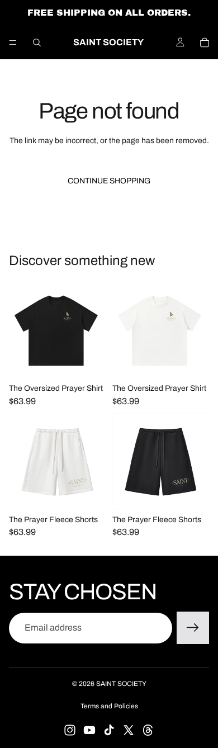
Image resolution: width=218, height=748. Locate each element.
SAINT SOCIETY (121, 684)
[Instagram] (70, 730)
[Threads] (148, 730)
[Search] (37, 42)
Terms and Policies (109, 706)
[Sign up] (193, 628)
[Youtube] (89, 730)
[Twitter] (128, 730)
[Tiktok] (109, 730)
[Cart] (204, 42)
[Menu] (13, 42)
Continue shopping (109, 181)
